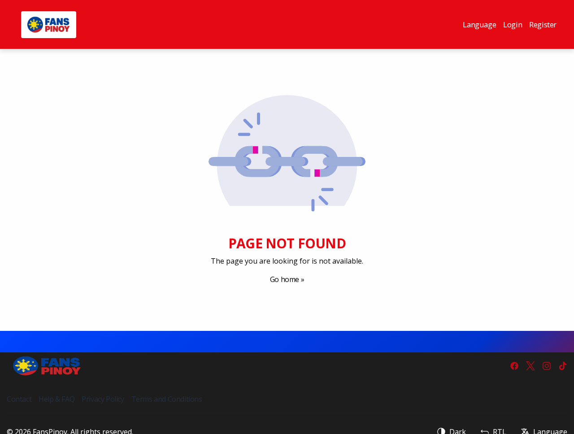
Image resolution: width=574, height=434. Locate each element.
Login (512, 24)
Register (543, 24)
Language (479, 24)
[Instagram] (546, 365)
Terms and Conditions (166, 399)
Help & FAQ (56, 399)
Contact (19, 399)
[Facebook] (514, 365)
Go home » (287, 279)
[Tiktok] (562, 365)
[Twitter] (530, 365)
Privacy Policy (103, 399)
